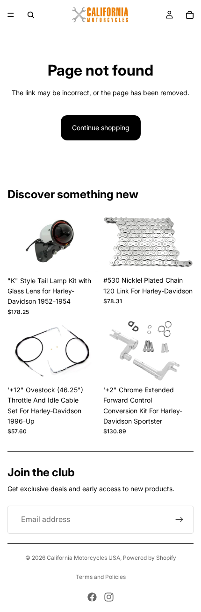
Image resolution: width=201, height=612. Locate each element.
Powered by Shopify (149, 557)
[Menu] (11, 15)
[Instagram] (109, 597)
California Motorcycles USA (83, 557)
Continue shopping (100, 128)
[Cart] (189, 15)
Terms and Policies (101, 576)
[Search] (31, 15)
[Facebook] (92, 597)
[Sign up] (179, 519)
